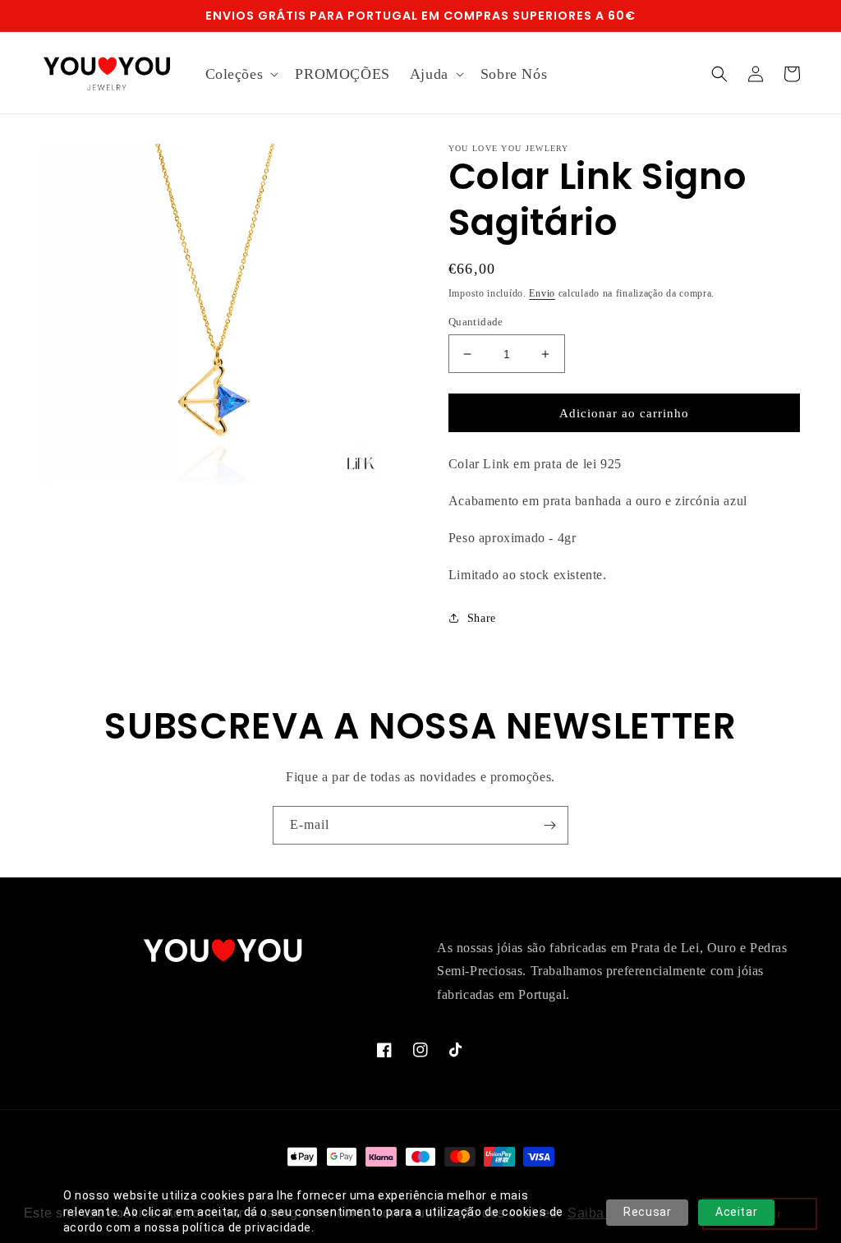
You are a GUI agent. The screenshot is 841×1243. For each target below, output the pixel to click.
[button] (240, 74)
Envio (542, 293)
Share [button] (481, 618)
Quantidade (475, 321)
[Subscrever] (549, 825)
